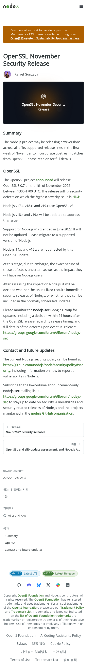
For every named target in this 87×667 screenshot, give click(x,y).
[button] (81, 6)
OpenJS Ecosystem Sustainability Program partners (45, 38)
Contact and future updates (29, 350)
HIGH (76, 197)
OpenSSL (11, 171)
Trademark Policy (72, 607)
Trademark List (21, 611)
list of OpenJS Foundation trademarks (45, 616)
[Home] (41, 6)
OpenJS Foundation (31, 595)
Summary (12, 133)
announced (44, 180)
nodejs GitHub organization (52, 413)
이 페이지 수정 (17, 516)
